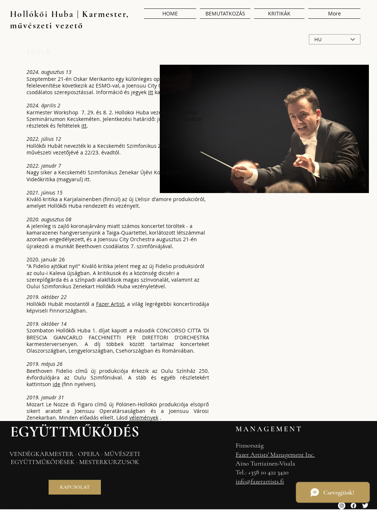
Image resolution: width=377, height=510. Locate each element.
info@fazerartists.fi (260, 481)
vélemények (143, 417)
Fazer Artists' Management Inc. (275, 454)
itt (84, 125)
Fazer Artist (110, 303)
